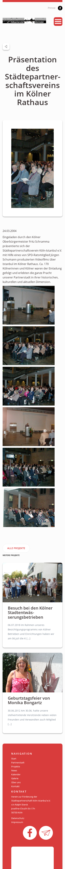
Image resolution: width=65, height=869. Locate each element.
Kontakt (15, 786)
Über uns (16, 782)
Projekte (15, 766)
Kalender (15, 774)
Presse (51, 7)
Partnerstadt (17, 762)
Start (13, 758)
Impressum (17, 822)
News (14, 770)
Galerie (14, 778)
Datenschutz (17, 818)
